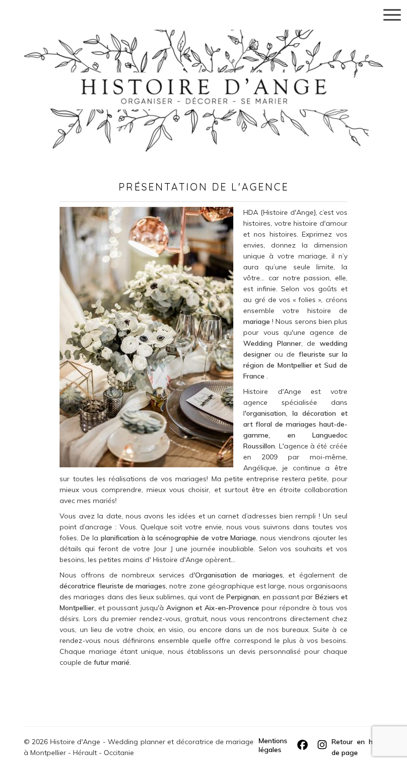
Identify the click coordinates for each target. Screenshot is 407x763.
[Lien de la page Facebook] (302, 745)
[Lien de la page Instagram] (322, 745)
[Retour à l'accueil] (203, 74)
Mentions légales (273, 745)
